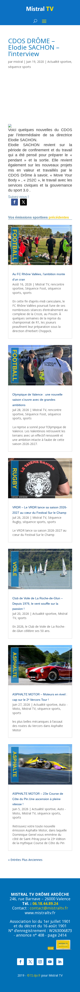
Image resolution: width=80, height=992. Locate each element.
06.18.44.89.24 (45, 903)
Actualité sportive (59, 62)
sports (27, 293)
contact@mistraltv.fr (49, 908)
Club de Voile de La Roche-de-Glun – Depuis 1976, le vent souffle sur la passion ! (37, 603)
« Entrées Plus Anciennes (25, 860)
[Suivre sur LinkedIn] (59, 961)
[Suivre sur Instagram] (40, 961)
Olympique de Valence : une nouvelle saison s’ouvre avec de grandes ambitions (37, 400)
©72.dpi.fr (34, 975)
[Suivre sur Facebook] (14, 202)
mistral (18, 62)
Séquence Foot (35, 288)
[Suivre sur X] (23, 202)
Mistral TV (42, 284)
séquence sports (19, 67)
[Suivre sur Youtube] (50, 961)
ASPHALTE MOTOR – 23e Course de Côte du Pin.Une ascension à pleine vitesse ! (37, 799)
